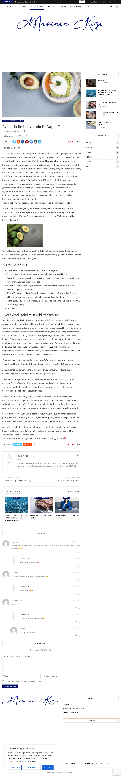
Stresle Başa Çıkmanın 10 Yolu (67, 480)
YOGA (25, 6)
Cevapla (78, 552)
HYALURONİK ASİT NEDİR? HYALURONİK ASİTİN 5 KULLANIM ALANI (107, 93)
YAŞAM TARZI (71, 748)
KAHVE (88, 167)
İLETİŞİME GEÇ (75, 6)
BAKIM (16, 497)
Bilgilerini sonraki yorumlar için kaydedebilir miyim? (23, 681)
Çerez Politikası (68, 763)
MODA (17, 6)
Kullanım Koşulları (88, 763)
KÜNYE (87, 6)
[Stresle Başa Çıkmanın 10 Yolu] (91, 115)
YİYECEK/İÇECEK (37, 6)
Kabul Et (48, 767)
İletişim (104, 763)
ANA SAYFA (7, 6)
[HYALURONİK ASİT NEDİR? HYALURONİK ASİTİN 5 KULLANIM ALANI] (16, 505)
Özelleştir (15, 767)
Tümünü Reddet (32, 767)
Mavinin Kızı (24, 559)
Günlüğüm (101, 80)
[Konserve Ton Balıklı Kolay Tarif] (41, 505)
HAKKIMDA (62, 6)
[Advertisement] (60, 51)
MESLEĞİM (50, 6)
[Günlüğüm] (91, 83)
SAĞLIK (20, 120)
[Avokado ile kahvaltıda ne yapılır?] (91, 125)
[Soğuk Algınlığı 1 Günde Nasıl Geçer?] (67, 505)
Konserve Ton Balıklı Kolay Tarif (26, 2)
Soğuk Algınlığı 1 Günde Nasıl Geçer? (19, 480)
